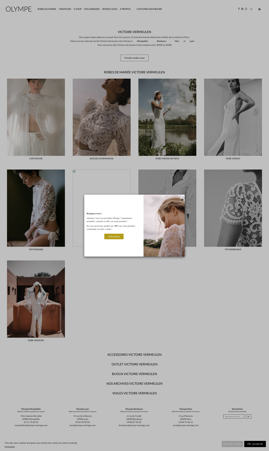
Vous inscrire (114, 236)
